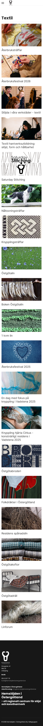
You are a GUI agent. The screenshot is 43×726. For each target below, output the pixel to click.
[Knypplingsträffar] (22, 230)
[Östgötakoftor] (22, 552)
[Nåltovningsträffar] (22, 198)
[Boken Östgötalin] (22, 292)
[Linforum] (22, 615)
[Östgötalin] (22, 261)
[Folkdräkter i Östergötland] (22, 490)
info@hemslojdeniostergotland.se (24, 689)
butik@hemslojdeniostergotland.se (14, 681)
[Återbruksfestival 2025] (22, 354)
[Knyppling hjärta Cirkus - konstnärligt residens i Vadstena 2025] (22, 424)
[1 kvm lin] (22, 323)
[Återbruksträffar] (22, 38)
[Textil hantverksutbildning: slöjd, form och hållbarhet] (22, 133)
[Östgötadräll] (22, 583)
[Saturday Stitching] (22, 166)
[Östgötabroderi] (22, 459)
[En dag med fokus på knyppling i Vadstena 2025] (22, 387)
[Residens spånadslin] (22, 521)
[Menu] (3, 3)
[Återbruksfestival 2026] (22, 69)
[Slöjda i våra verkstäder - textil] (22, 100)
